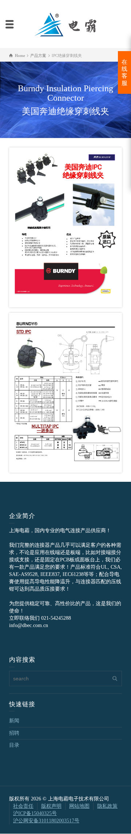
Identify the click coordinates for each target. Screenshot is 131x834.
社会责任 (23, 806)
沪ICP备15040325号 (35, 813)
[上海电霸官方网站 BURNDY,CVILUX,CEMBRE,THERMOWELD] (65, 23)
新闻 (14, 720)
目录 (14, 745)
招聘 (14, 733)
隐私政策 (107, 806)
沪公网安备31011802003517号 (46, 820)
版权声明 (51, 806)
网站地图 (79, 806)
